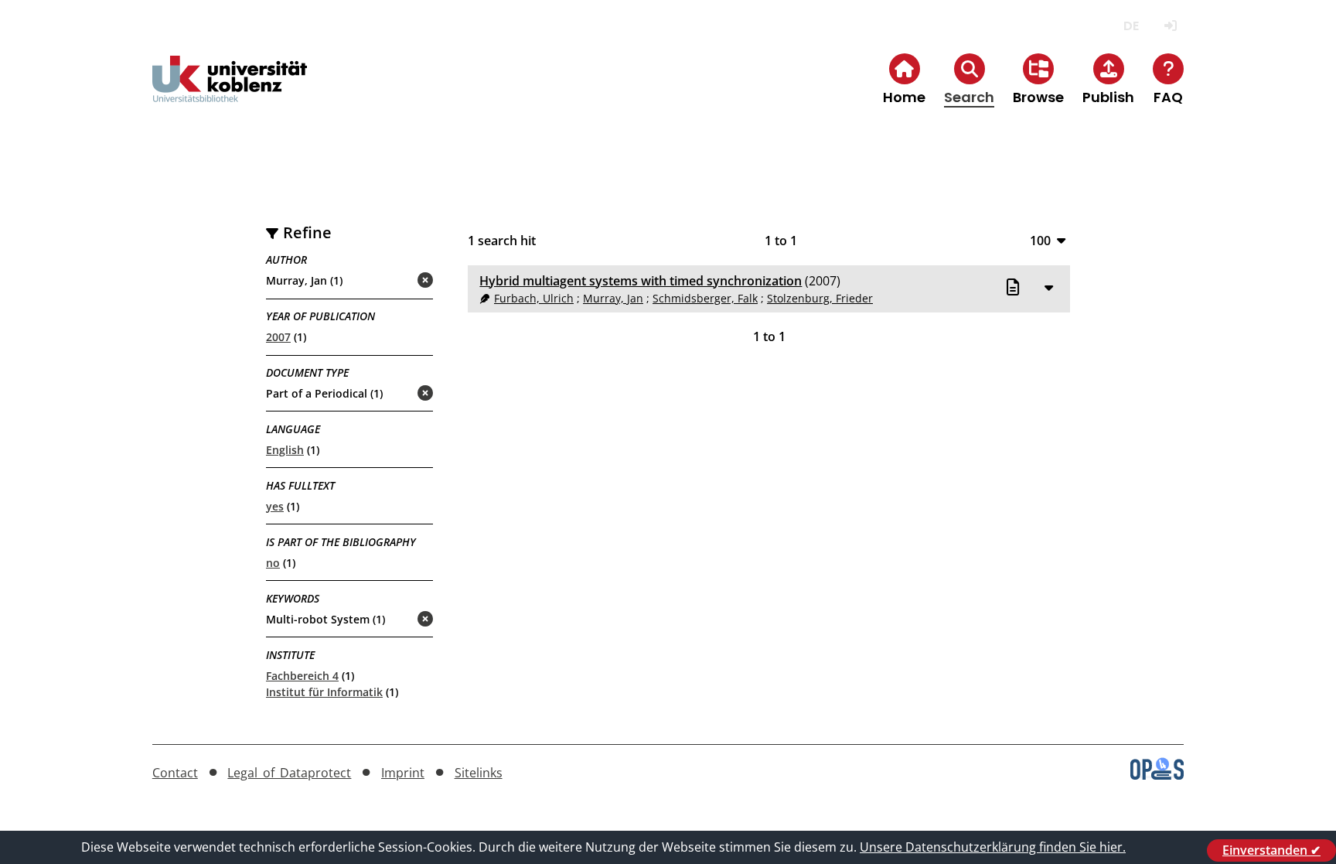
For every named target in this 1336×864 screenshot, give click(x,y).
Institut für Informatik (324, 692)
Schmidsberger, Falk (705, 298)
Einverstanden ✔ (1271, 850)
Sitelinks (479, 772)
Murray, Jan (613, 298)
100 (1040, 240)
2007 (278, 337)
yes (275, 506)
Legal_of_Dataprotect (289, 772)
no (273, 562)
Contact (175, 772)
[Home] (229, 91)
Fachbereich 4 (302, 675)
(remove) (395, 281)
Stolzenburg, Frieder (820, 298)
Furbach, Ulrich (534, 298)
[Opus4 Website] (1157, 775)
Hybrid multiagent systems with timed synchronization (640, 280)
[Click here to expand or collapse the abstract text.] (1049, 287)
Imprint (402, 772)
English (285, 449)
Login (1170, 25)
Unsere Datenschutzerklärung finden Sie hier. (993, 846)
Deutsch (1130, 25)
